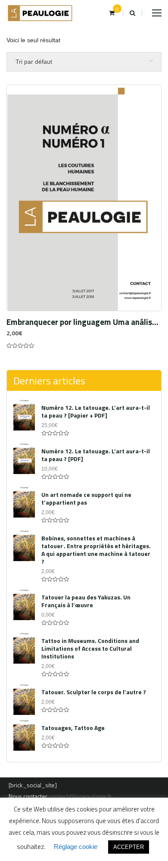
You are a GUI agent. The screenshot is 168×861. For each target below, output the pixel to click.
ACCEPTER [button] (128, 847)
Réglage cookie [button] (75, 846)
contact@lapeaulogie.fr (80, 796)
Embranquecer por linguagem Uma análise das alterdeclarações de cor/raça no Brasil (84, 322)
